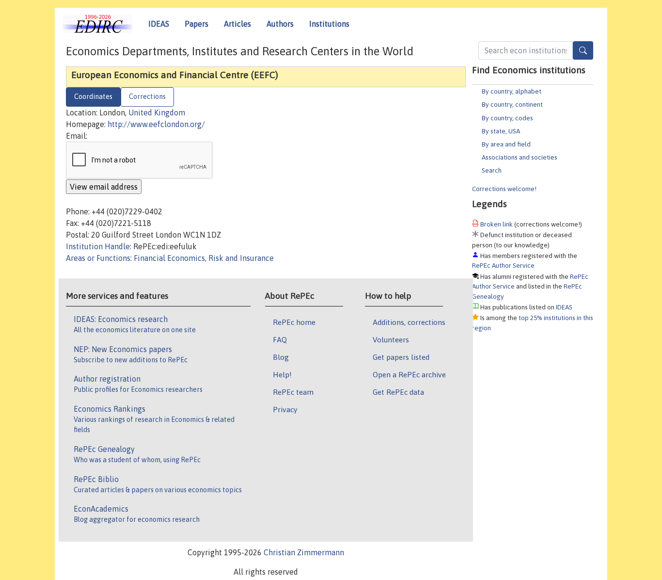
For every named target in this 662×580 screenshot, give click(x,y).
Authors (280, 23)
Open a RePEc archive (409, 374)
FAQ (280, 339)
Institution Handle (98, 246)
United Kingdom (156, 112)
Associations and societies (519, 157)
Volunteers (391, 339)
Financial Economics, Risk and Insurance (204, 258)
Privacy (285, 409)
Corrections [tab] (147, 96)
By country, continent (512, 104)
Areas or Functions (98, 258)
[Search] (583, 50)
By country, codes (507, 118)
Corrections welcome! (504, 189)
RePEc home (294, 322)
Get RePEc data (398, 391)
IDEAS (158, 23)
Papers (196, 23)
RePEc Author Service (503, 265)
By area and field (506, 144)
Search (492, 170)
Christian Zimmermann (304, 552)
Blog (281, 357)
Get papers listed (401, 357)
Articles (237, 23)
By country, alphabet (511, 91)
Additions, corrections (409, 322)
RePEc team (293, 391)
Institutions (329, 23)
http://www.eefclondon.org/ (156, 124)
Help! (282, 374)
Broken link (496, 224)
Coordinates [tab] (93, 96)
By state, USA (501, 131)
